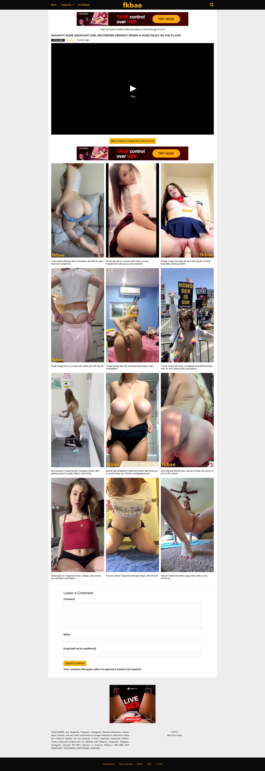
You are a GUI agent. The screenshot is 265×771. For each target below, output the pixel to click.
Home (54, 5)
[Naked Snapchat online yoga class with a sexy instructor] (187, 524)
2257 (149, 764)
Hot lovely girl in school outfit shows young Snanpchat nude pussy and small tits (127, 262)
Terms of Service (126, 764)
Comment (69, 599)
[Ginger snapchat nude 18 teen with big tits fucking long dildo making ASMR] (187, 210)
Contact (159, 764)
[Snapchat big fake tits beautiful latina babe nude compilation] (132, 315)
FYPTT (174, 732)
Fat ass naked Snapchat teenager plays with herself (132, 575)
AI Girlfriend (84, 5)
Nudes (70, 40)
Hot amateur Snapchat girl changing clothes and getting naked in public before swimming (75, 472)
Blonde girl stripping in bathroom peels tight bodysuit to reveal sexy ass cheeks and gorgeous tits (132, 472)
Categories (66, 5)
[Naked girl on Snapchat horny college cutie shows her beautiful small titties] (77, 524)
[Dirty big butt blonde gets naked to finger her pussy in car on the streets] (187, 420)
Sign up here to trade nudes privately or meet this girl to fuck (132, 29)
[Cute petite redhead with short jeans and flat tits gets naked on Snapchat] (77, 210)
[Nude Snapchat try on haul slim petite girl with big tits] (77, 315)
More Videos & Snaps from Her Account (132, 141)
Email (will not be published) (79, 648)
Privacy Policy (108, 764)
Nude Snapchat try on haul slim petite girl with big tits (77, 366)
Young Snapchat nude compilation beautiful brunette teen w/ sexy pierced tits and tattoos (186, 367)
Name (66, 634)
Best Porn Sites (174, 735)
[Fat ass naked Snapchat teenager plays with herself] (132, 524)
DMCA (140, 764)
